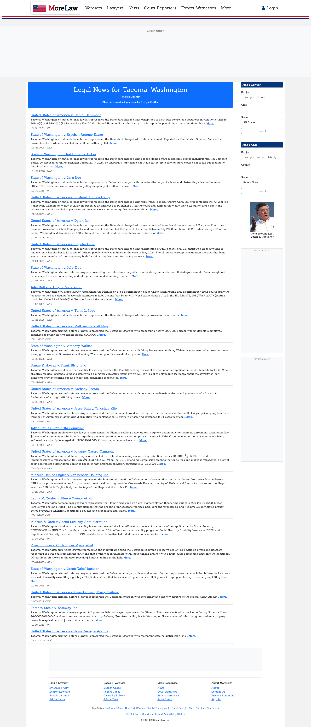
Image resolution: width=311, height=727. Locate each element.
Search (262, 131)
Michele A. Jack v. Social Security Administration (69, 522)
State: (244, 117)
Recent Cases (112, 691)
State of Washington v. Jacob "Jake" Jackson (65, 569)
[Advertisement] (155, 56)
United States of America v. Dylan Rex (60, 221)
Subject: (246, 92)
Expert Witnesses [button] (198, 8)
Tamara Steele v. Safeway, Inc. (54, 608)
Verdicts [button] (93, 8)
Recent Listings (59, 695)
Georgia (183, 708)
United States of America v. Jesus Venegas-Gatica (69, 631)
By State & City (59, 687)
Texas (120, 708)
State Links (164, 699)
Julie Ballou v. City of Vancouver (56, 287)
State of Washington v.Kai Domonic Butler (63, 154)
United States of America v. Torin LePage (63, 310)
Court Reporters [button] (160, 8)
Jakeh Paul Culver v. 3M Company (57, 428)
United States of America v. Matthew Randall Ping (69, 326)
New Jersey (213, 708)
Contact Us (218, 691)
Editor (181, 714)
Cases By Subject (114, 695)
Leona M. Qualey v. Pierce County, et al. (61, 498)
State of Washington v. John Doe (56, 267)
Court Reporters (167, 691)
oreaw (63, 8)
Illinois (150, 708)
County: (245, 164)
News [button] (133, 8)
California (110, 708)
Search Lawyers (59, 691)
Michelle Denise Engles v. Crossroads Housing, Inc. (70, 475)
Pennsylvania (163, 708)
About (215, 687)
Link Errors (155, 714)
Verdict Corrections (137, 714)
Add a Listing (58, 699)
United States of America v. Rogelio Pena (63, 244)
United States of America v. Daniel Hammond (66, 115)
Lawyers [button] (115, 8)
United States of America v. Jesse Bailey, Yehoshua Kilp (74, 408)
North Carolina (197, 708)
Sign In (216, 699)
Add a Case (111, 699)
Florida (141, 708)
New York (130, 708)
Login (271, 8)
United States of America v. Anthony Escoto (65, 389)
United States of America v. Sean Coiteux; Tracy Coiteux (75, 592)
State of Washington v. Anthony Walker (61, 346)
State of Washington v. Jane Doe (56, 177)
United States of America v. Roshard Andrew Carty (70, 197)
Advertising (170, 714)
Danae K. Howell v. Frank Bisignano (58, 365)
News (160, 687)
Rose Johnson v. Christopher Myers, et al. (62, 545)
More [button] (226, 8)
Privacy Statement (223, 695)
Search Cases (112, 687)
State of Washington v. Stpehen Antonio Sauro (67, 134)
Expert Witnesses (168, 695)
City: (244, 104)
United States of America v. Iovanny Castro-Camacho (73, 451)
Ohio (174, 708)
